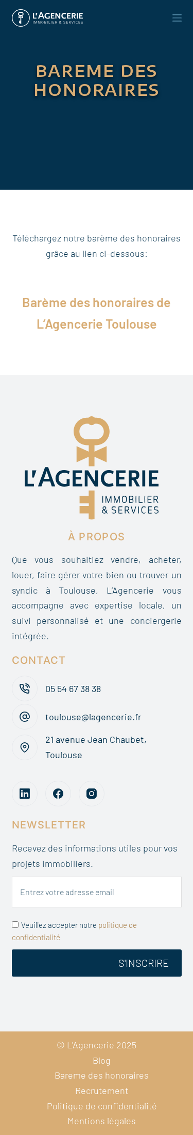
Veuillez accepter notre (74, 931)
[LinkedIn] (25, 793)
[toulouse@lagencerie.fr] (25, 716)
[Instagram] (91, 793)
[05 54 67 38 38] (25, 688)
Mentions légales (101, 1120)
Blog (102, 1060)
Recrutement (101, 1090)
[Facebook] (58, 793)
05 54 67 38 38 (73, 688)
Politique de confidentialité (102, 1105)
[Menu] (177, 18)
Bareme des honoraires (102, 1075)
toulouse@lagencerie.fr (93, 716)
